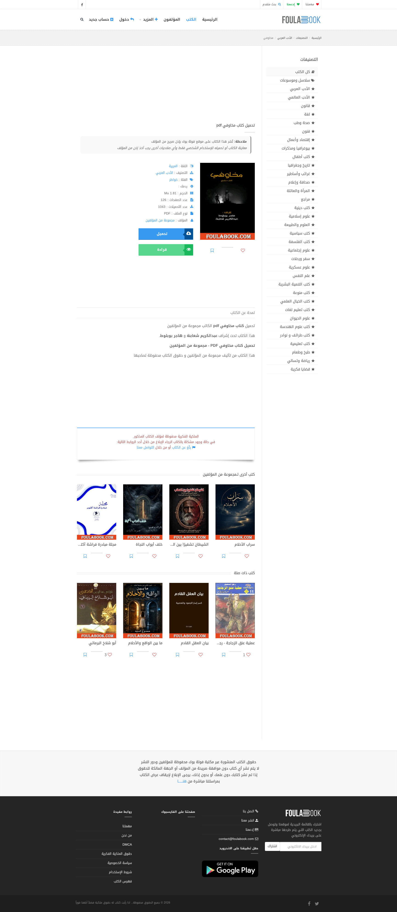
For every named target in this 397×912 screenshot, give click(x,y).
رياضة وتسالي (298, 360)
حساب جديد (99, 19)
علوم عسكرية (299, 267)
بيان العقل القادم (195, 644)
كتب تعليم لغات (297, 309)
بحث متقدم (270, 4)
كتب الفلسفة (299, 241)
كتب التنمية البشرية (294, 284)
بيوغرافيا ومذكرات (296, 148)
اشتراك (272, 846)
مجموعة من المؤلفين (160, 220)
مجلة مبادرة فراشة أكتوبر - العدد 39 (96, 545)
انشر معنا (248, 820)
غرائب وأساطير (298, 173)
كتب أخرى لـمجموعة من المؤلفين (229, 474)
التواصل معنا (145, 447)
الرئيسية (210, 19)
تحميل (162, 233)
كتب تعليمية (300, 343)
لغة (307, 114)
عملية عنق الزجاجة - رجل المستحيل (235, 644)
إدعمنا (250, 830)
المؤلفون (172, 19)
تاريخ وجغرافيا (299, 165)
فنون (306, 131)
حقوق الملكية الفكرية (117, 854)
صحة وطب (302, 122)
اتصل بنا (249, 811)
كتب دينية (302, 207)
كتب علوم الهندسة (295, 326)
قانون (305, 105)
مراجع (305, 199)
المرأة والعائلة (298, 190)
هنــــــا (182, 781)
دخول (124, 19)
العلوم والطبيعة (297, 224)
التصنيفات (302, 37)
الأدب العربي (284, 37)
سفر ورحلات (300, 258)
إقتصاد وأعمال (298, 139)
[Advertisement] (166, 89)
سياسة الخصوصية (120, 863)
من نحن (127, 835)
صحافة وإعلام (299, 182)
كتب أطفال (301, 156)
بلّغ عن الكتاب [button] (181, 447)
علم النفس (301, 275)
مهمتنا (310, 4)
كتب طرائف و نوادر (295, 335)
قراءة (162, 249)
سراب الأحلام (245, 545)
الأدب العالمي (299, 97)
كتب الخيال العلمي (295, 301)
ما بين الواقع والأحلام (145, 644)
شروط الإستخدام (120, 872)
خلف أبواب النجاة (149, 545)
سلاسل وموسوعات (295, 80)
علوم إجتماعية (299, 250)
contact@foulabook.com (236, 839)
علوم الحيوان (300, 318)
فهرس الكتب (123, 881)
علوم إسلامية (299, 216)
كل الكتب (302, 71)
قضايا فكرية (300, 369)
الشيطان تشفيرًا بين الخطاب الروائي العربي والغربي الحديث (189, 545)
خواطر (173, 180)
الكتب (191, 19)
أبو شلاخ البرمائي (102, 644)
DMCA (127, 844)
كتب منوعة (301, 292)
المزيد (148, 19)
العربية (173, 166)
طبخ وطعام (301, 352)
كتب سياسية (300, 233)
